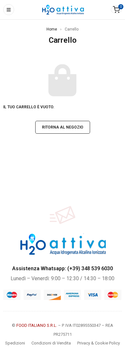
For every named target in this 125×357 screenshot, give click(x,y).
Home (51, 29)
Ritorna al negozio (62, 127)
